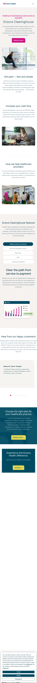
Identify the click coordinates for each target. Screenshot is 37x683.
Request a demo (18, 40)
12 (26, 395)
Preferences (18, 679)
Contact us (18, 467)
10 (23, 395)
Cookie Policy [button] (29, 664)
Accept (18, 672)
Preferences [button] (6, 668)
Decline (18, 675)
